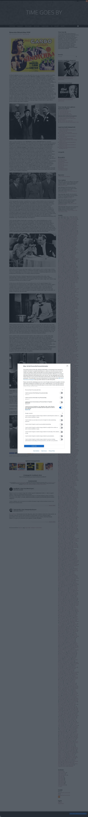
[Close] (67, 366)
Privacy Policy (52, 450)
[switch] (61, 393)
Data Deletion (36, 450)
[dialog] (44, 408)
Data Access (44, 450)
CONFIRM (34, 446)
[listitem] (44, 390)
